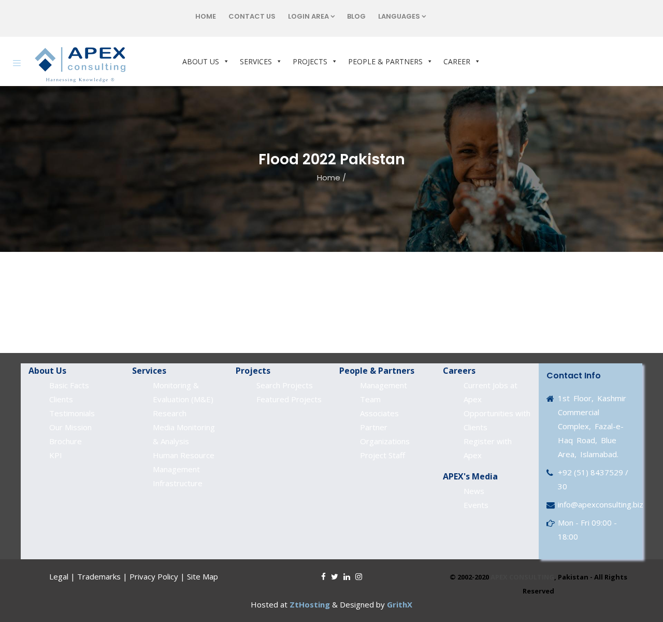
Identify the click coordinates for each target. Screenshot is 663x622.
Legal (58, 576)
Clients (61, 399)
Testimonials (72, 413)
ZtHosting (310, 604)
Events (476, 505)
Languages (399, 16)
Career (456, 61)
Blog (356, 16)
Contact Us (252, 16)
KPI (55, 455)
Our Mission (70, 427)
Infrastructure (178, 483)
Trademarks (99, 576)
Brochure (65, 441)
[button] (224, 61)
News (474, 491)
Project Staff (382, 455)
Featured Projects (289, 399)
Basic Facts (69, 385)
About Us (200, 61)
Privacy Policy (153, 576)
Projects (310, 61)
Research (169, 413)
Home (205, 16)
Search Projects (284, 385)
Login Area (308, 16)
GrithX (399, 604)
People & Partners (385, 61)
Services (256, 61)
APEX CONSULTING (522, 577)
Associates (379, 413)
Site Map (202, 576)
